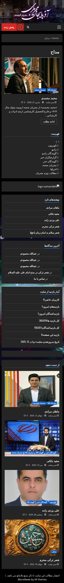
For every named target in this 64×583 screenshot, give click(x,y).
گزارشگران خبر (48, 157)
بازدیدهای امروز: (51, 306)
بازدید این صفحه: (50, 335)
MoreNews (24, 579)
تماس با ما (39, 278)
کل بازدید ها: (53, 320)
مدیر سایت (50, 102)
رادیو (54, 149)
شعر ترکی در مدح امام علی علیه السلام (28, 272)
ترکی (54, 551)
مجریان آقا (52, 90)
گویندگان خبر (50, 161)
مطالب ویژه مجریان (46, 173)
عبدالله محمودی (28, 253)
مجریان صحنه (40, 90)
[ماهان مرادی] (32, 389)
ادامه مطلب (48, 122)
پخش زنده (9, 27)
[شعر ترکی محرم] (32, 537)
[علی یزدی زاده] (32, 488)
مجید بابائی (53, 213)
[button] (59, 27)
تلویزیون (52, 145)
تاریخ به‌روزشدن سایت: (47, 341)
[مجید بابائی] (32, 438)
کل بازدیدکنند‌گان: (50, 327)
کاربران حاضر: (51, 299)
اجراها (53, 169)
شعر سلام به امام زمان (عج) (44, 232)
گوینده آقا (39, 452)
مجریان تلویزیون (39, 403)
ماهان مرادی (52, 207)
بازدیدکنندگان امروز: (49, 313)
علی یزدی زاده (51, 220)
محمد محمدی (32, 76)
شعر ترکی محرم (50, 226)
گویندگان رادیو (49, 153)
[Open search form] (28, 27)
